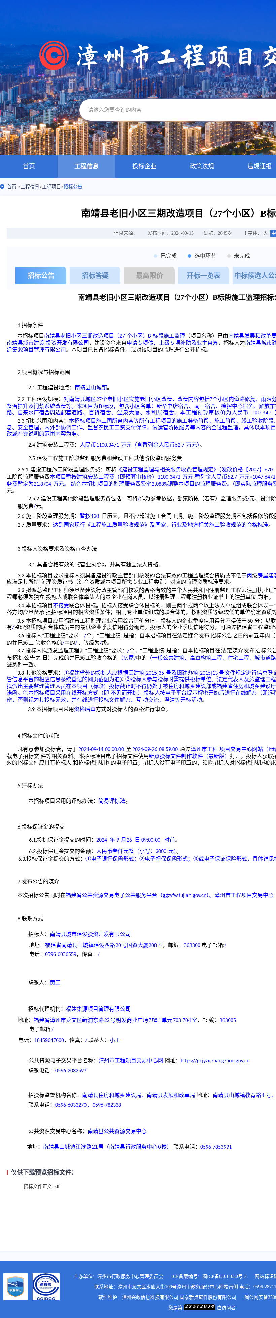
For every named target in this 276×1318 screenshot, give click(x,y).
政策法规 (202, 166)
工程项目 (51, 186)
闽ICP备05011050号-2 (224, 1276)
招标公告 (73, 186)
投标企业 (144, 166)
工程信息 (86, 166)
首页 (29, 166)
